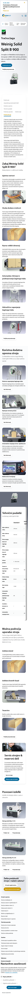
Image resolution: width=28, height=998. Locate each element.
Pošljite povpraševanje (8, 69)
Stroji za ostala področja (7, 933)
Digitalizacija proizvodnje (7, 954)
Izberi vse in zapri (12, 987)
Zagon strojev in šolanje (7, 946)
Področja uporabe (8, 112)
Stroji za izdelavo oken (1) (7, 905)
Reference (3, 958)
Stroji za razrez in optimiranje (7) (9, 902)
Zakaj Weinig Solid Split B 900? (11, 103)
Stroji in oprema (6, 24)
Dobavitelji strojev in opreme (8, 919)
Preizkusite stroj (6, 65)
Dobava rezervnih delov (12, 779)
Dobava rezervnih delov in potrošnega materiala (13, 951)
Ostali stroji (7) (4, 910)
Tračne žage (18, 24)
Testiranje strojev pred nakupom (9, 943)
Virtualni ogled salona (10, 885)
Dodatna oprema (8, 106)
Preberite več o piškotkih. (11, 972)
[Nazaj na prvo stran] (6, 16)
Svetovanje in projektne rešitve (9, 940)
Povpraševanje (16, 833)
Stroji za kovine (5, 928)
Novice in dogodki (6, 961)
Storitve (3, 937)
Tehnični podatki (8, 109)
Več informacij (7, 389)
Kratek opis (6, 100)
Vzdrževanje (18, 112)
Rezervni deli (4, 916)
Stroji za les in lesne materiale (8, 925)
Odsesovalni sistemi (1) (6, 908)
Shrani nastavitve (6, 992)
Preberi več (6, 833)
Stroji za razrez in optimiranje (12, 24)
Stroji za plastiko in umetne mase (9, 930)
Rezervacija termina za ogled (12, 889)
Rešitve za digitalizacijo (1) (7, 913)
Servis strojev (9, 775)
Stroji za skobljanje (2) (6, 900)
